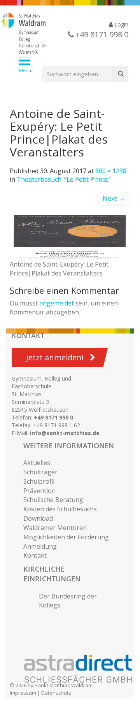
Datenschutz (56, 692)
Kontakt (35, 555)
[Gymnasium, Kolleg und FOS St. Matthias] (64, 34)
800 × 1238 (110, 171)
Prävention (39, 490)
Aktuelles (36, 462)
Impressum (23, 692)
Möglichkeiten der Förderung (66, 537)
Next (113, 198)
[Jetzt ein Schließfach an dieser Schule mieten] (81, 669)
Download (38, 518)
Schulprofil (38, 481)
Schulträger (40, 472)
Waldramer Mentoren (55, 527)
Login (120, 24)
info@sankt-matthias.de (65, 433)
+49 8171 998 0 (53, 417)
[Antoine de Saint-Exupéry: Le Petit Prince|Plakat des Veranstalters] (70, 236)
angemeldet (56, 303)
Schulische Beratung (53, 499)
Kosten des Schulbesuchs (60, 509)
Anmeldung (40, 546)
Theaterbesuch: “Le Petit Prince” (64, 179)
